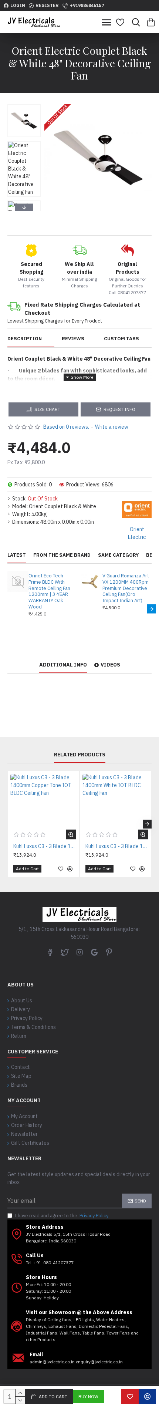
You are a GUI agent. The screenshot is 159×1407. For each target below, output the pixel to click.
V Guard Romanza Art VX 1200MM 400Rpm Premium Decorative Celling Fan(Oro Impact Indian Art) (125, 588)
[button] (24, 105)
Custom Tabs (121, 339)
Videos (110, 665)
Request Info (119, 409)
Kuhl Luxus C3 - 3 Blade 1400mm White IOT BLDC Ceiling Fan (117, 846)
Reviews (73, 339)
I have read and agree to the (61, 1215)
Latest (16, 555)
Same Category (118, 555)
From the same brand (62, 555)
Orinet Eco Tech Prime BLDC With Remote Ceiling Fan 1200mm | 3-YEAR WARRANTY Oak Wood (49, 591)
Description (24, 339)
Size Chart (47, 409)
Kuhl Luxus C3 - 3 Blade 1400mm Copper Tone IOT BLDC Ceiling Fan (45, 846)
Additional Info (63, 665)
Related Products (79, 755)
